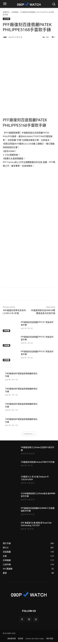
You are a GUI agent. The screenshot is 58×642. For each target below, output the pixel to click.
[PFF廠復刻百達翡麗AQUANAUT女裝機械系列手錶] (11, 512)
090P (5, 37)
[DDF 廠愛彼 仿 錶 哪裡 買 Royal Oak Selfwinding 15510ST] (11, 526)
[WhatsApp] (36, 619)
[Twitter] (27, 44)
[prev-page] (4, 366)
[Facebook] (21, 44)
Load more (28, 434)
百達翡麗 (14, 12)
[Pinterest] (34, 44)
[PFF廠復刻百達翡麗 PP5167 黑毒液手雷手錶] (11, 326)
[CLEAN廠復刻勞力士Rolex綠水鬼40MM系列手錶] (11, 497)
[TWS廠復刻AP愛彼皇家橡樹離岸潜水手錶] (47, 377)
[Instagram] (29, 619)
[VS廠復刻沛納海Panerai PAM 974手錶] (11, 466)
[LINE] (14, 44)
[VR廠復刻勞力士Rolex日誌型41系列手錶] (11, 451)
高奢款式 (6, 12)
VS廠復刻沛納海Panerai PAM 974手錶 (37, 462)
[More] (41, 44)
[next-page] (9, 366)
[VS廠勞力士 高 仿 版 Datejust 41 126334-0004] (11, 480)
